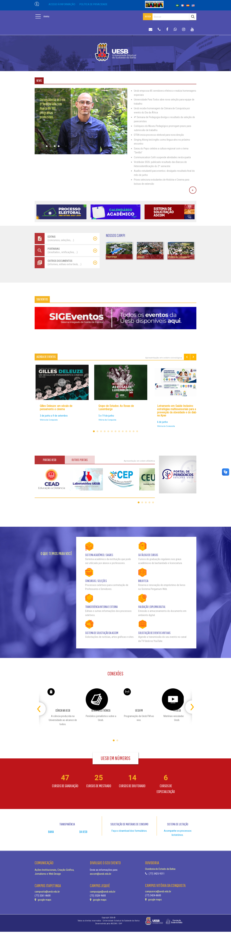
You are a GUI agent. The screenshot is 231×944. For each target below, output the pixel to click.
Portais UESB (49, 460)
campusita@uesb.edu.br (47, 891)
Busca (148, 16)
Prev (187, 357)
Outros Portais (80, 460)
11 (130, 431)
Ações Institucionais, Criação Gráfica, (54, 869)
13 (137, 431)
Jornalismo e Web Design (48, 873)
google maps (44, 899)
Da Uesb (83, 832)
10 (126, 431)
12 (133, 431)
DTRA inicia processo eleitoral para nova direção (159, 134)
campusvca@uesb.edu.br (158, 891)
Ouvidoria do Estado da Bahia (160, 869)
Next (193, 357)
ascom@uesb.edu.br (100, 873)
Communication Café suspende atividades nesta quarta (162, 157)
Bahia (51, 832)
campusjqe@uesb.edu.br (102, 891)
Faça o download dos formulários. (129, 830)
